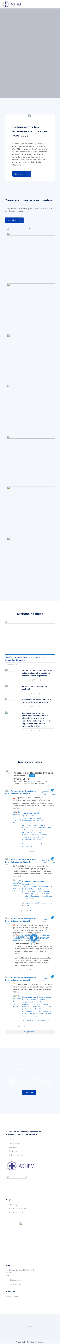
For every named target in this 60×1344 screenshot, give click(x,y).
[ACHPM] (13, 4)
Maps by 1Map (12, 1296)
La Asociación (15, 1143)
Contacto (13, 1151)
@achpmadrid (45, 793)
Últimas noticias (16, 1155)
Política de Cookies (17, 1212)
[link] (24, 229)
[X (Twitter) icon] (30, 1330)
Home (11, 1139)
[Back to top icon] (30, 1320)
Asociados (13, 1147)
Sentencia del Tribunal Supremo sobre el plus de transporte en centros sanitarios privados (37, 673)
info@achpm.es (15, 1280)
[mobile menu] (56, 4)
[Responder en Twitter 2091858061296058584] (14, 851)
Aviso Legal (14, 1204)
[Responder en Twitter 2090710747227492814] (14, 1026)
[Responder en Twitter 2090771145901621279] (14, 970)
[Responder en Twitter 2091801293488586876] (14, 910)
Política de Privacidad (18, 1208)
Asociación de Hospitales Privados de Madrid (23, 792)
